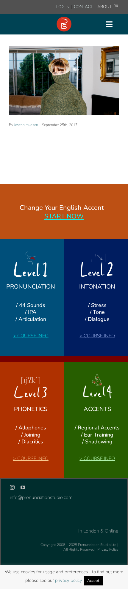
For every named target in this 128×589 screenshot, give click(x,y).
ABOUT (105, 7)
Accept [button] (93, 580)
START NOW (64, 216)
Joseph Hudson (26, 124)
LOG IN (62, 7)
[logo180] (64, 19)
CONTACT (84, 7)
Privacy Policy (107, 549)
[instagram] (12, 487)
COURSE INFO (33, 336)
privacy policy (68, 580)
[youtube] (23, 487)
